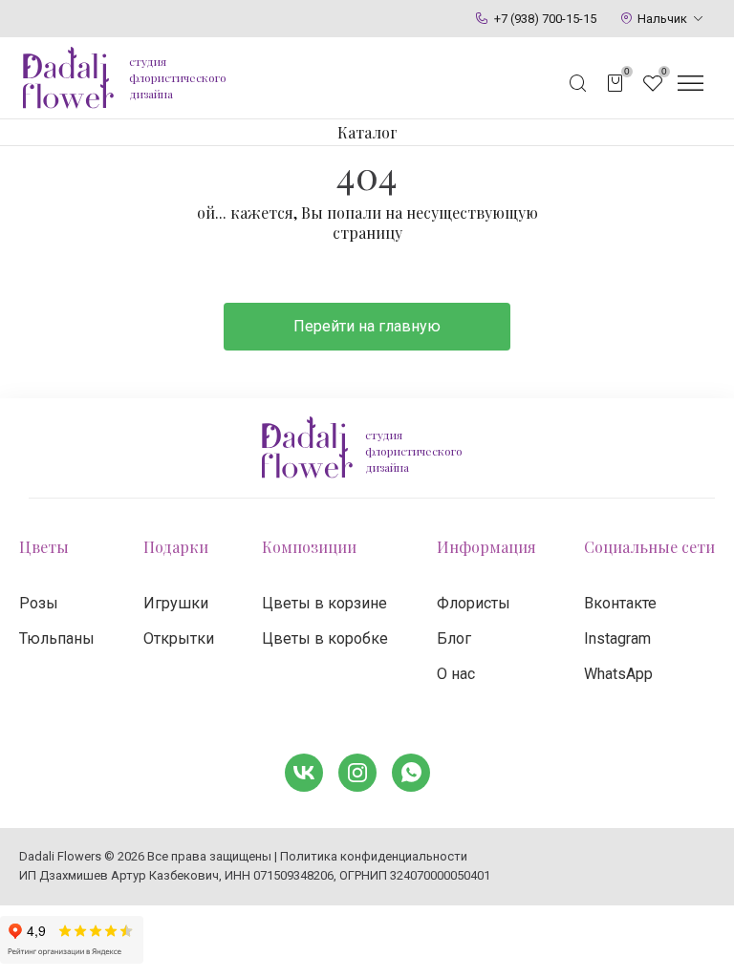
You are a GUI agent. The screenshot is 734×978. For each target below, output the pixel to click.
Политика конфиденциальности (373, 856)
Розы (38, 603)
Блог (454, 638)
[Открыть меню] (690, 83)
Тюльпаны (57, 638)
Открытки (178, 638)
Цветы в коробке (325, 638)
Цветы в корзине (324, 603)
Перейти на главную (367, 326)
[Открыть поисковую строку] (578, 83)
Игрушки (175, 603)
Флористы (473, 603)
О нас (456, 674)
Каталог (367, 132)
